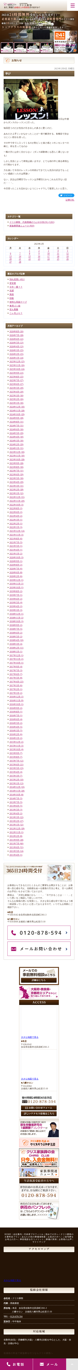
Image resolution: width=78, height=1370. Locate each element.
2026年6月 (14, 339)
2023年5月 (14, 478)
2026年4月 (14, 346)
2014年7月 (14, 798)
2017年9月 (14, 666)
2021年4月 (14, 550)
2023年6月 (14, 474)
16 (39, 256)
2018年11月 (14, 618)
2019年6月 (14, 599)
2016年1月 (14, 738)
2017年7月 (14, 670)
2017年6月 (14, 674)
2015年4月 (14, 772)
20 (10, 259)
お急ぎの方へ (54, 1237)
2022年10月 (14, 505)
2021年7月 (14, 542)
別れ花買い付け (17, 279)
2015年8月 (14, 757)
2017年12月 (14, 655)
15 (29, 256)
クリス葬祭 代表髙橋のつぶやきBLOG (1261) (31, 222)
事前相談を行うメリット (32, 1239)
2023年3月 (14, 486)
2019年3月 (14, 610)
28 (20, 262)
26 (67, 259)
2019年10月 (14, 587)
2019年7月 (14, 595)
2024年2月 (14, 444)
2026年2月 (14, 354)
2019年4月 (14, 606)
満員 (11, 294)
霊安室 (12, 283)
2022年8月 (14, 508)
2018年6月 (14, 633)
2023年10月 (14, 459)
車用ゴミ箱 (14, 306)
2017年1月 (14, 693)
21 (20, 259)
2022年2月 (14, 523)
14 (20, 256)
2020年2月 (14, 576)
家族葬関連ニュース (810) (21, 226)
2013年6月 (14, 806)
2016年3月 (14, 730)
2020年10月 (14, 557)
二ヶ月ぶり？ (15, 313)
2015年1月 (14, 783)
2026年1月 (14, 358)
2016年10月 (14, 704)
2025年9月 (14, 373)
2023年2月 (14, 489)
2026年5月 (14, 343)
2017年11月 (14, 659)
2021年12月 (14, 531)
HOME (8, 1234)
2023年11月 (14, 455)
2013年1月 (14, 825)
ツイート (67, 195)
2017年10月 (14, 663)
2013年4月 (14, 813)
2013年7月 (14, 802)
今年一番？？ (15, 287)
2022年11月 (14, 501)
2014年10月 (14, 794)
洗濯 (11, 290)
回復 (11, 298)
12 (67, 253)
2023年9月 (14, 463)
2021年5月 (14, 546)
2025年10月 (14, 369)
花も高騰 (13, 309)
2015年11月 (14, 746)
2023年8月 (14, 467)
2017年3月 (14, 685)
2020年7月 (14, 568)
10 (48, 253)
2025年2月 (14, 399)
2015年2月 (14, 779)
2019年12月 (14, 580)
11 (58, 253)
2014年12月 (14, 787)
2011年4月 (14, 855)
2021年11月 (14, 535)
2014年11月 (14, 791)
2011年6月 (14, 847)
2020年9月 (14, 561)
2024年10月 (14, 414)
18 (58, 256)
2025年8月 (14, 377)
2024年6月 (14, 429)
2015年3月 (14, 776)
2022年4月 (14, 516)
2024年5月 (14, 433)
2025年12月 (14, 361)
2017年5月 (14, 678)
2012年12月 (14, 828)
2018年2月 (14, 648)
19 (67, 256)
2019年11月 (14, 584)
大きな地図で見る (29, 1037)
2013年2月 (14, 821)
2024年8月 (14, 422)
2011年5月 (14, 851)
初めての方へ (52, 1234)
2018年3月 (14, 644)
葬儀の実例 (51, 1239)
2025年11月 (14, 365)
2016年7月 (14, 715)
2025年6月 (14, 384)
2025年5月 (14, 388)
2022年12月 (14, 497)
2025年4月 (14, 392)
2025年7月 (14, 380)
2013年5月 (14, 809)
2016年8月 (14, 712)
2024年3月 (14, 440)
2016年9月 (14, 708)
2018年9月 (14, 625)
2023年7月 (14, 471)
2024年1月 (14, 448)
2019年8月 (14, 591)
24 (48, 259)
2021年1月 (14, 553)
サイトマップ (39, 1242)
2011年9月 (14, 840)
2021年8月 (14, 538)
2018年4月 (14, 640)
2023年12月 (14, 452)
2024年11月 (14, 410)
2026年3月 (14, 350)
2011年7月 (14, 843)
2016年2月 (14, 734)
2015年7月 (14, 761)
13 (10, 256)
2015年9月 (14, 753)
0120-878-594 (16, 1316)
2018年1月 (14, 651)
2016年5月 (14, 723)
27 (10, 262)
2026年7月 (14, 335)
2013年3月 (14, 817)
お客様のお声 (65, 1239)
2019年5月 (14, 602)
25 (58, 259)
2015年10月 (14, 749)
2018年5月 (14, 636)
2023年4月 (14, 482)
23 (39, 259)
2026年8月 (14, 331)
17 (48, 256)
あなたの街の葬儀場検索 (34, 1237)
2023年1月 (14, 493)
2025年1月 (14, 403)
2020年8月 (14, 565)
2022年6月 (14, 512)
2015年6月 (14, 764)
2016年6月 (14, 719)
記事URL (70, 200)
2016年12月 (14, 697)
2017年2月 (14, 689)
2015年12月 (14, 742)
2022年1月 (14, 527)
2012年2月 (14, 836)
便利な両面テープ (18, 302)
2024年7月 (14, 425)
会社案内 (17, 1234)
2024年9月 (14, 418)
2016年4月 (14, 727)
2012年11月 (14, 832)
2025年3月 (14, 395)
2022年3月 (14, 520)
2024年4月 (14, 437)
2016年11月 (14, 700)
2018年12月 (14, 614)
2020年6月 (14, 572)
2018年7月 (14, 629)
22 (29, 259)
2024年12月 (14, 407)
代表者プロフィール (34, 1234)
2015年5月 (14, 768)
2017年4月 (14, 681)
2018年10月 (14, 621)
